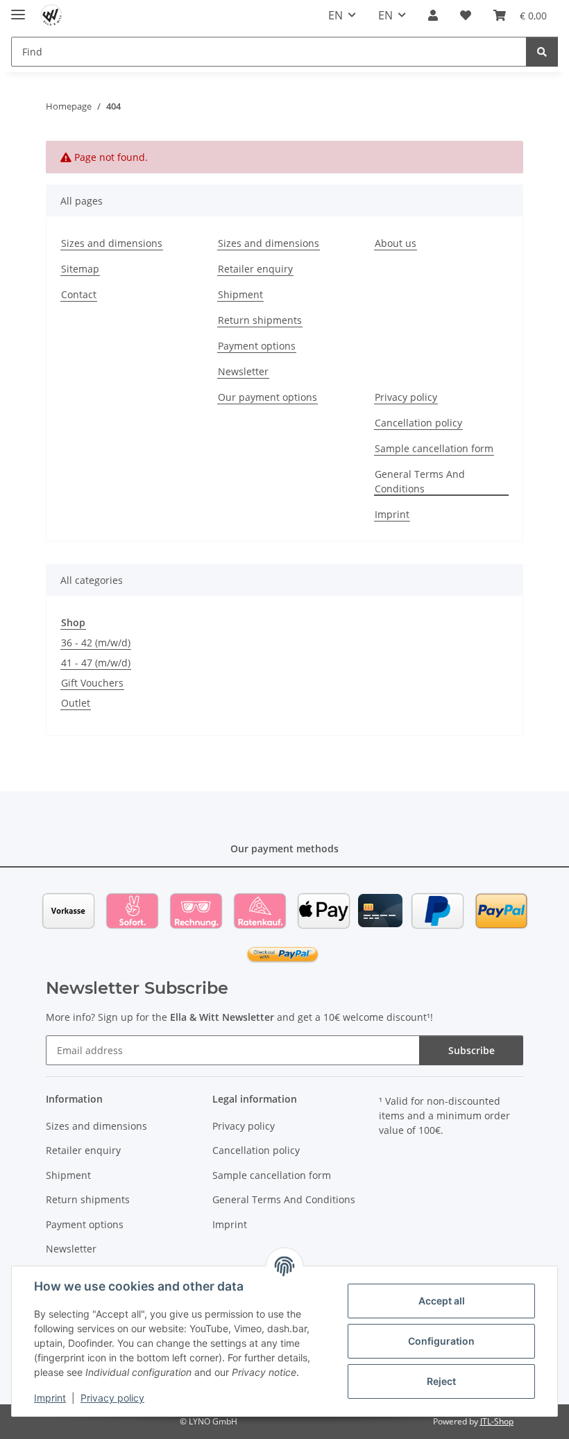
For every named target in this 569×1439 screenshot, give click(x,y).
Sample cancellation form (434, 448)
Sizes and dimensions (111, 243)
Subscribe (471, 1050)
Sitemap (80, 268)
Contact (78, 294)
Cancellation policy (418, 422)
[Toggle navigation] (18, 8)
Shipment (240, 294)
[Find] (542, 52)
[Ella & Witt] (51, 15)
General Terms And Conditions (420, 481)
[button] (433, 15)
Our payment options (267, 397)
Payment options (257, 345)
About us (395, 243)
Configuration (441, 1341)
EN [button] (335, 15)
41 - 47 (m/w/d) (95, 662)
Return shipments (260, 320)
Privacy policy (112, 1398)
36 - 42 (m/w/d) (95, 642)
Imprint (50, 1398)
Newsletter (243, 371)
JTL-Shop (496, 1421)
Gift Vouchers (92, 682)
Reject (441, 1381)
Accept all (441, 1301)
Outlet (75, 702)
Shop (73, 622)
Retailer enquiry (255, 268)
